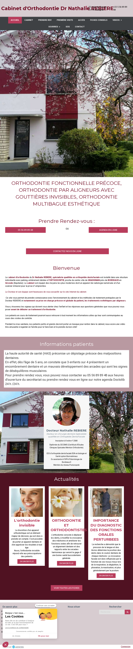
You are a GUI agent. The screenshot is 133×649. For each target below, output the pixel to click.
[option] (66, 103)
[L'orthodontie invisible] (27, 502)
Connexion (125, 646)
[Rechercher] (127, 612)
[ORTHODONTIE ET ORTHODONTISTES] (66, 502)
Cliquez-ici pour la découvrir (90, 327)
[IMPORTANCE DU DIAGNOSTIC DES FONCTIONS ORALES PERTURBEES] (106, 502)
